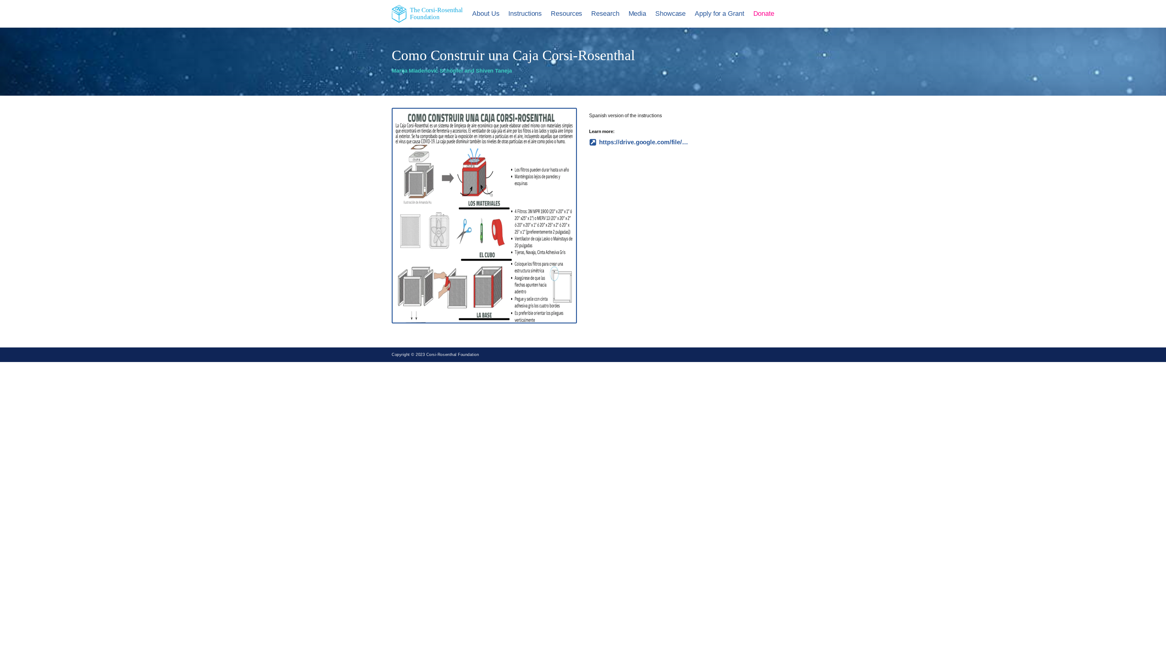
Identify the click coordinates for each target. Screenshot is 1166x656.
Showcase (670, 13)
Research (605, 13)
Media (637, 13)
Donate (763, 13)
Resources (566, 13)
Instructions (525, 13)
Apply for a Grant (719, 13)
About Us (485, 13)
